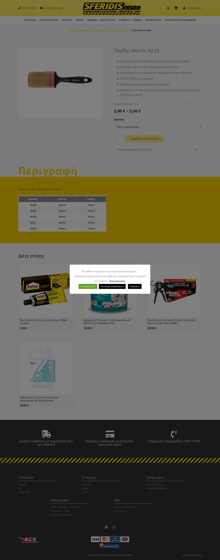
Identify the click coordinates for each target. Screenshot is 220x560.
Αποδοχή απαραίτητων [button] (112, 286)
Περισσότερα (117, 280)
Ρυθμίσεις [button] (135, 286)
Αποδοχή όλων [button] (88, 286)
